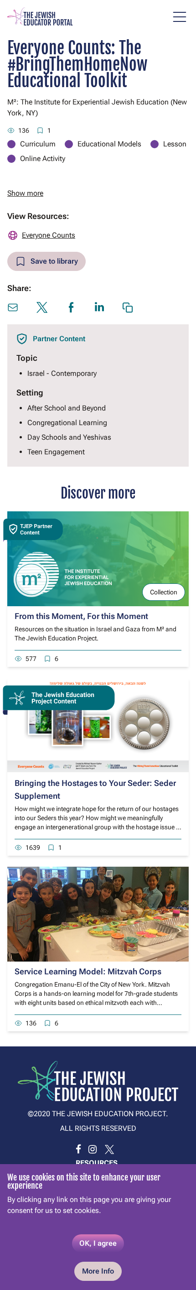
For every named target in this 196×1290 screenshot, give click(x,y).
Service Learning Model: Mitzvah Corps (88, 971)
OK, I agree (98, 1243)
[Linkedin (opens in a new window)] (99, 307)
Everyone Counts (48, 235)
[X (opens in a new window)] (41, 307)
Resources (97, 1163)
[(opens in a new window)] (78, 1149)
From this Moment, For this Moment (81, 616)
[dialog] (98, 1227)
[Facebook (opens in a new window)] (71, 307)
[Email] (12, 307)
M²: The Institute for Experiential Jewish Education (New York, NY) (97, 107)
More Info (98, 1271)
